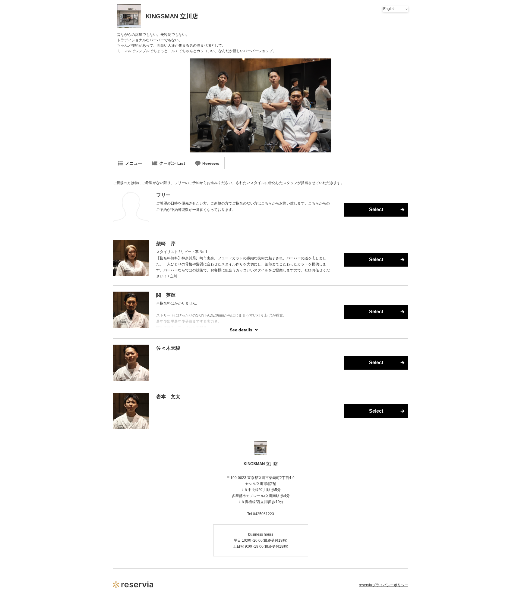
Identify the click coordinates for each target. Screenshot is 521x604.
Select (376, 209)
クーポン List (172, 163)
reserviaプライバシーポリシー (383, 585)
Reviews (210, 163)
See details (241, 329)
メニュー (133, 163)
